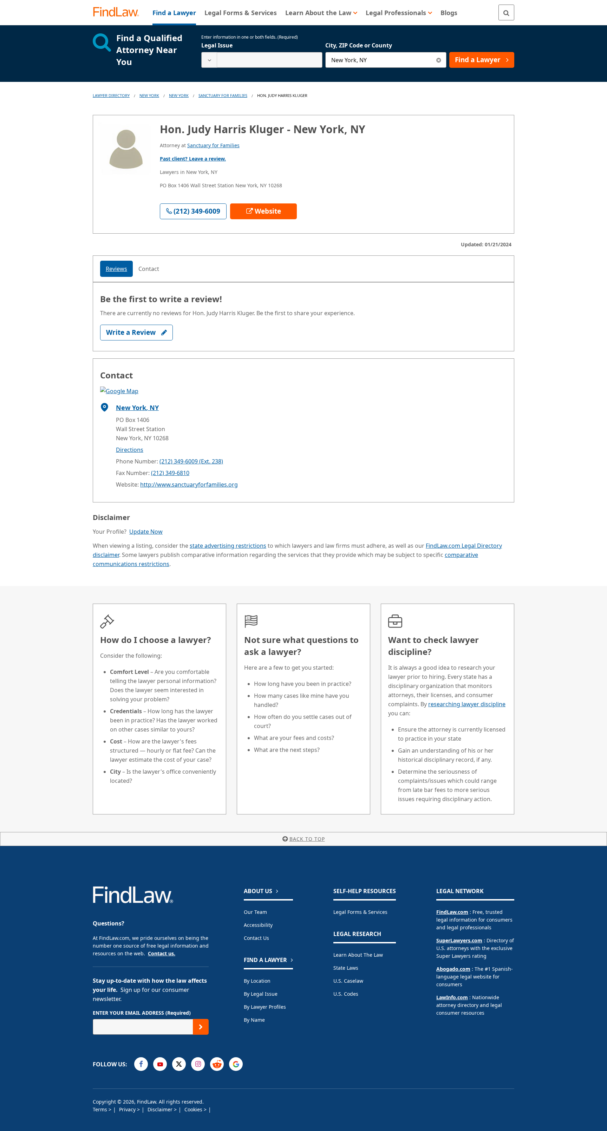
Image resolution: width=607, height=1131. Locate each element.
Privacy (128, 1109)
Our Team (255, 912)
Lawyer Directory (111, 95)
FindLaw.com (452, 912)
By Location (257, 980)
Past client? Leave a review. (193, 158)
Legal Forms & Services (360, 912)
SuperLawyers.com (459, 940)
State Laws (345, 967)
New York (149, 95)
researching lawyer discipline (466, 704)
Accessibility (258, 925)
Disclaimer (161, 1109)
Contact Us (256, 938)
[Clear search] (438, 60)
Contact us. (161, 953)
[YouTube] (160, 1064)
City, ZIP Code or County (358, 45)
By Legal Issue (261, 993)
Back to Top (307, 839)
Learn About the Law (358, 954)
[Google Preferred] (236, 1064)
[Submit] (201, 1027)
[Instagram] (198, 1064)
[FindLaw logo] (119, 12)
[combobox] (261, 60)
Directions (129, 450)
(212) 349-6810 (170, 473)
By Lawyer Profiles (265, 1006)
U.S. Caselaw (348, 980)
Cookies (194, 1109)
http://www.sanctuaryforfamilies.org (189, 484)
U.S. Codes (345, 993)
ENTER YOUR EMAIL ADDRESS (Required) (142, 1012)
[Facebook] (141, 1064)
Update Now (146, 531)
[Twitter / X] (179, 1064)
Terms (101, 1109)
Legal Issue (217, 45)
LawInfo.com (452, 997)
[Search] (506, 12)
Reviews (116, 269)
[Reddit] (217, 1064)
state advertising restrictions (228, 546)
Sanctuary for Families (222, 95)
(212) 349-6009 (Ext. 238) (191, 461)
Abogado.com (453, 969)
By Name (254, 1019)
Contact (148, 269)
